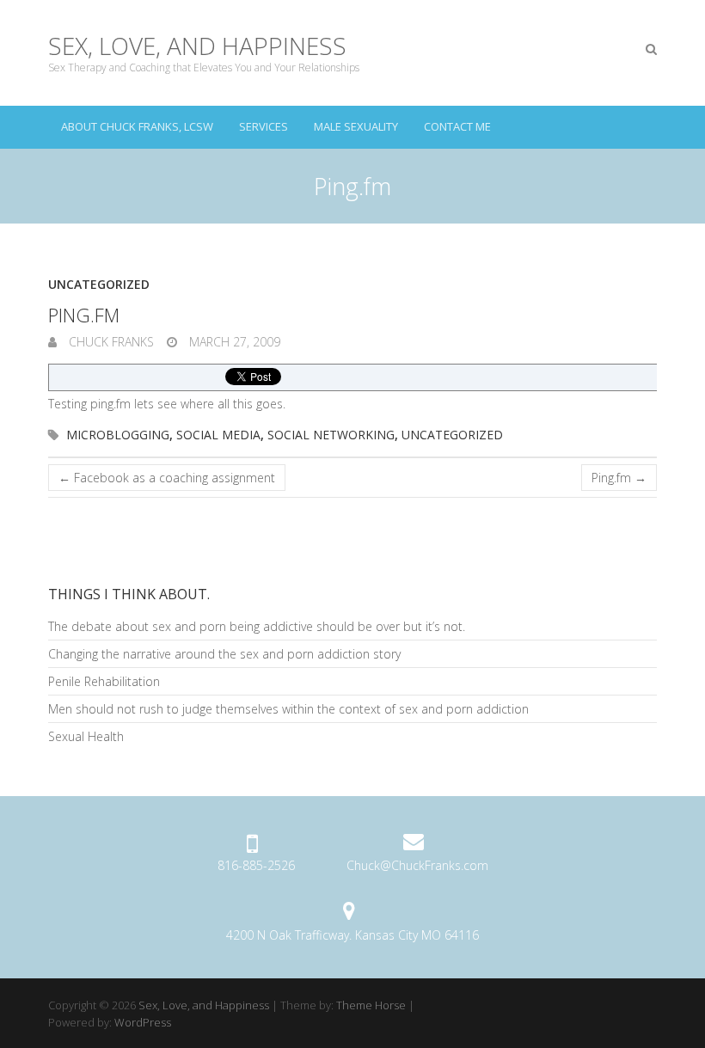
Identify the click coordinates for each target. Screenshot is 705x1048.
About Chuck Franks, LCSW (137, 126)
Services (263, 126)
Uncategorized (99, 284)
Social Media (218, 434)
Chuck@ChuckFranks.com (417, 865)
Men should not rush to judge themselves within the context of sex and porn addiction (288, 709)
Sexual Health (86, 736)
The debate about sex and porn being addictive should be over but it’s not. (256, 626)
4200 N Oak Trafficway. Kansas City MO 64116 (352, 935)
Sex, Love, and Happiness (197, 45)
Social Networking (331, 434)
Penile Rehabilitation (104, 681)
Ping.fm (619, 477)
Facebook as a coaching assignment (166, 477)
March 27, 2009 (233, 342)
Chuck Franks (109, 342)
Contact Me (457, 126)
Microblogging (117, 434)
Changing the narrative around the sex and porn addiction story (224, 654)
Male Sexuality (356, 126)
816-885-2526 (256, 865)
